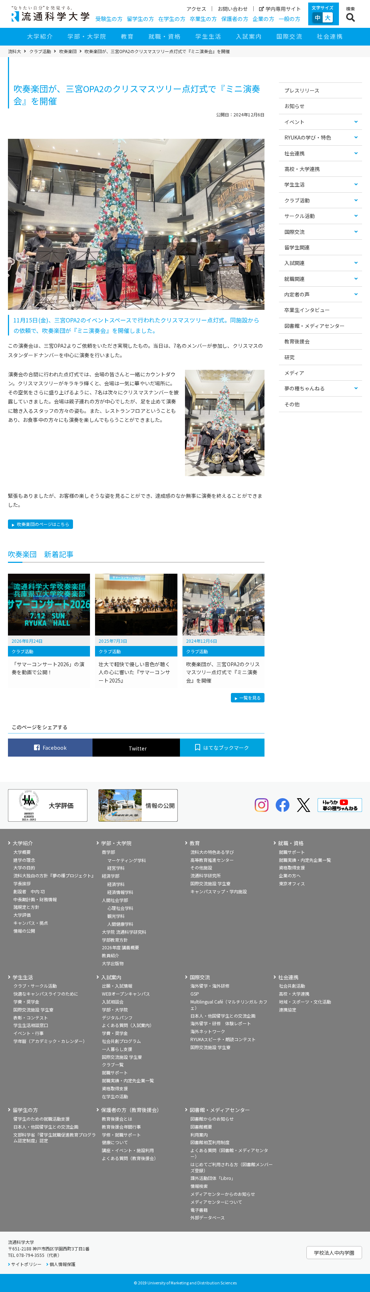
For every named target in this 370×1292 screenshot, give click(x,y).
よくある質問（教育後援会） (130, 1158)
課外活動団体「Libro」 (213, 1178)
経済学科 (116, 884)
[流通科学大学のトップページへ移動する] (50, 14)
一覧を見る (250, 698)
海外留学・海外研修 (209, 986)
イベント (294, 121)
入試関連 (294, 262)
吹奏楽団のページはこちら (42, 524)
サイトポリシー (26, 1264)
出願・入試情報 (117, 986)
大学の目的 (24, 867)
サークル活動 (299, 215)
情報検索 (199, 1186)
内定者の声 (297, 294)
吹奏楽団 (68, 51)
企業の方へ (290, 875)
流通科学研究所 (205, 875)
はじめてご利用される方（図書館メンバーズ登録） (231, 1167)
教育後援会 (297, 341)
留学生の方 (140, 18)
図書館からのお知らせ (212, 1119)
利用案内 (199, 1134)
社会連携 (330, 36)
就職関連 (294, 278)
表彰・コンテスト (30, 1017)
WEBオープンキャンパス (126, 994)
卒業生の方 (203, 18)
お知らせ (294, 106)
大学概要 (22, 852)
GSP (194, 994)
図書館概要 (201, 1127)
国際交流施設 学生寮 (210, 883)
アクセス (196, 8)
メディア (294, 372)
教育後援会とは (117, 1119)
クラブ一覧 (113, 1064)
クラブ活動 (40, 51)
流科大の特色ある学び (212, 852)
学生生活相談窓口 (30, 1025)
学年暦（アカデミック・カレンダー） (50, 1041)
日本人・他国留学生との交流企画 (222, 1016)
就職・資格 (165, 36)
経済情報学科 (120, 892)
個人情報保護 (63, 1264)
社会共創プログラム (121, 1041)
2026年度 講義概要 (120, 947)
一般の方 (289, 18)
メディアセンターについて (216, 1202)
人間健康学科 (120, 924)
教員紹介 (110, 955)
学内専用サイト (283, 8)
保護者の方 (234, 18)
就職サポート (292, 852)
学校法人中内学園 (334, 1252)
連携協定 (287, 1009)
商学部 (108, 852)
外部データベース (207, 1217)
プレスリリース (301, 90)
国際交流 (289, 36)
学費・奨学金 (26, 1001)
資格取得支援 (292, 867)
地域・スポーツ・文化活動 (305, 1001)
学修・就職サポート (121, 1134)
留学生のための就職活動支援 (41, 1119)
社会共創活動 (292, 986)
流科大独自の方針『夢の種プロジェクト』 (54, 875)
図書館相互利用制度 (209, 1142)
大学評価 (22, 915)
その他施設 (201, 867)
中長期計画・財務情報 (35, 899)
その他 (292, 404)
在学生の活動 (115, 1096)
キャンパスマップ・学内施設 (218, 891)
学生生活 (208, 36)
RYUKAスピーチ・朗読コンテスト (223, 1039)
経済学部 (110, 876)
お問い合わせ (233, 8)
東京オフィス (292, 883)
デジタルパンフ (117, 1017)
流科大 (14, 51)
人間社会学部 (115, 900)
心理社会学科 (120, 908)
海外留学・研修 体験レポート (220, 1023)
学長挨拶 (22, 883)
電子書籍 (199, 1210)
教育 (127, 36)
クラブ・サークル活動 (35, 986)
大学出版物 (113, 963)
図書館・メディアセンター (314, 325)
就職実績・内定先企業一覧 (305, 860)
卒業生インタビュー (307, 309)
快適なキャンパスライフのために (45, 994)
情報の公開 (24, 931)
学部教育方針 (115, 940)
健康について (115, 1142)
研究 (289, 357)
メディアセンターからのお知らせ (222, 1194)
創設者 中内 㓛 (29, 891)
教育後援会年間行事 (121, 1127)
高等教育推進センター (212, 860)
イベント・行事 (28, 1033)
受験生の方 (108, 18)
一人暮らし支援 (117, 1049)
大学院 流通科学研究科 (124, 932)
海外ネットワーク (207, 1031)
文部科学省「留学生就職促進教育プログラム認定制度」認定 (54, 1137)
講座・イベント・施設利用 (128, 1150)
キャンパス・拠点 (30, 923)
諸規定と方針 (26, 907)
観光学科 (116, 916)
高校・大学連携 (302, 168)
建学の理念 (24, 860)
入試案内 (249, 36)
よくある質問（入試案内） (128, 1025)
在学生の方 (171, 18)
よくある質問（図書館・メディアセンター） (229, 1153)
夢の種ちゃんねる (304, 388)
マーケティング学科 (126, 860)
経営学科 (116, 868)
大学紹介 (40, 36)
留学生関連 (297, 247)
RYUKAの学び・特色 (307, 137)
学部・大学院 (87, 36)
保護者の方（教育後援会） (131, 1110)
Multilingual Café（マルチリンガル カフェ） (228, 1004)
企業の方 (263, 18)
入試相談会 (113, 1001)
